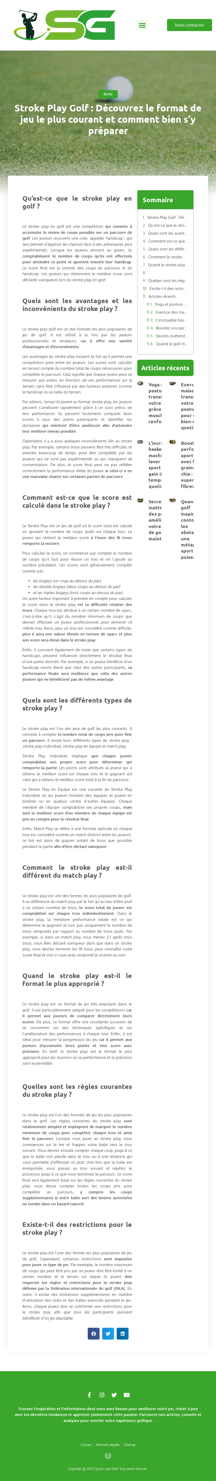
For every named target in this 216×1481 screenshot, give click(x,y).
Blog (108, 94)
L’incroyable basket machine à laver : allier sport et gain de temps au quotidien (172, 320)
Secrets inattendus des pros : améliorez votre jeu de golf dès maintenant (172, 335)
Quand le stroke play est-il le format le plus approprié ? (168, 264)
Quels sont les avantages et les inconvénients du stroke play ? (168, 233)
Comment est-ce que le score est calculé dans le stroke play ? (168, 241)
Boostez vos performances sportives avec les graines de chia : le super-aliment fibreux (172, 327)
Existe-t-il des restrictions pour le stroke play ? (169, 288)
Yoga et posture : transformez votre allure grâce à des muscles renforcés (171, 304)
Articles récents (162, 296)
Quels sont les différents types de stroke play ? (168, 248)
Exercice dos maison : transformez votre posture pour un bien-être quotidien (172, 312)
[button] (142, 25)
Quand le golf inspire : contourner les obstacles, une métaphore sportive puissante (172, 343)
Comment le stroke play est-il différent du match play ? (168, 256)
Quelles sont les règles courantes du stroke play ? (168, 280)
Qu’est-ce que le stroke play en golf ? (168, 225)
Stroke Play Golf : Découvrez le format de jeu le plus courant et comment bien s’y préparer (167, 217)
